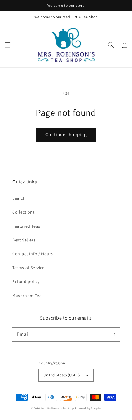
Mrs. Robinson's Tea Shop (57, 408)
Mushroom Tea (26, 295)
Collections (23, 212)
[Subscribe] (113, 334)
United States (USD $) (62, 375)
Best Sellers (24, 240)
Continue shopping (66, 134)
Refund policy (26, 281)
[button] (7, 45)
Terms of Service (28, 267)
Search (19, 198)
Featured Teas (26, 226)
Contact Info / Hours (32, 254)
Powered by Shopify (88, 408)
